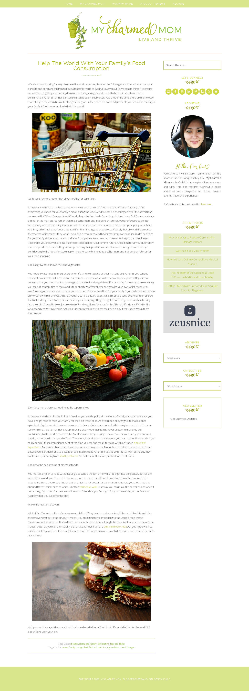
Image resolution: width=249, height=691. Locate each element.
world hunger (128, 647)
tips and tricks (114, 647)
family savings (76, 647)
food (86, 647)
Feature (74, 643)
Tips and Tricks (117, 643)
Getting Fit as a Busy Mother (192, 250)
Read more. (206, 204)
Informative (103, 643)
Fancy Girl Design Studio (155, 679)
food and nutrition (97, 647)
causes (65, 647)
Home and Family (88, 643)
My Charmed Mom (124, 32)
